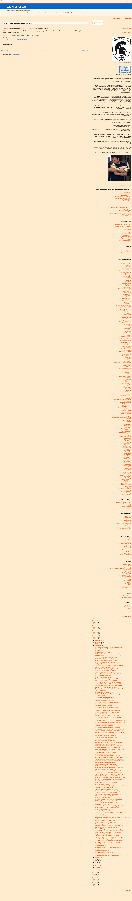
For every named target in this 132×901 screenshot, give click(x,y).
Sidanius (128, 250)
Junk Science (127, 382)
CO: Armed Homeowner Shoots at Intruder (106, 737)
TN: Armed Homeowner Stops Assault (105, 740)
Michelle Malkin (126, 405)
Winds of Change (126, 491)
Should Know (127, 458)
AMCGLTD (128, 266)
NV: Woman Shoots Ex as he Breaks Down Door (108, 654)
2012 (94, 872)
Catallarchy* (127, 295)
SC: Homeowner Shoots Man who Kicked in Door (108, 794)
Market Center (127, 401)
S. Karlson (128, 526)
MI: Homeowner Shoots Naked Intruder (105, 809)
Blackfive (128, 280)
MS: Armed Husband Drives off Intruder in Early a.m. (109, 791)
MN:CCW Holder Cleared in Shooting (105, 675)
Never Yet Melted (126, 414)
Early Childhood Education (123, 502)
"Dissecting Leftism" (125, 194)
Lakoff (129, 247)
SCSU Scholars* (126, 454)
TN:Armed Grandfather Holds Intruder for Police (107, 807)
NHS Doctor (127, 579)
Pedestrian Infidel (126, 428)
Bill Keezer (128, 279)
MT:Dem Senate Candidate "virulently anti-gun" (107, 780)
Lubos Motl (128, 393)
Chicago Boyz (127, 519)
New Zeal (128, 416)
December (98, 640)
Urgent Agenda (127, 476)
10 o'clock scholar (126, 264)
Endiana (128, 335)
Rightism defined (126, 229)
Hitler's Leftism (127, 365)
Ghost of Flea (127, 350)
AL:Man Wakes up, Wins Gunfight (104, 795)
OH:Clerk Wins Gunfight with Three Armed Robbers (108, 685)
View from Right (126, 479)
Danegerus (128, 316)
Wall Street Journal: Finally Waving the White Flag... (109, 742)
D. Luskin (128, 527)
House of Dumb (126, 572)
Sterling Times (127, 586)
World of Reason (126, 494)
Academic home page (125, 210)
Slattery (129, 550)
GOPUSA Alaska (126, 354)
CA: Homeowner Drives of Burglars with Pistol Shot (108, 772)
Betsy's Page (127, 277)
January (97, 869)
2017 (94, 633)
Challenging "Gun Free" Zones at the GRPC (106, 657)
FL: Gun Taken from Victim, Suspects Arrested (107, 704)
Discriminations (126, 323)
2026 (94, 618)
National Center (126, 410)
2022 (94, 625)
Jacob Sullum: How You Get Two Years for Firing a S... (109, 830)
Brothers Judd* (127, 290)
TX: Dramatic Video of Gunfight (103, 734)
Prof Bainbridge (126, 431)
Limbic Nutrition (126, 575)
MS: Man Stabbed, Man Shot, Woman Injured (107, 715)
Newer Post (4, 50)
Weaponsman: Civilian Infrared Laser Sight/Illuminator (109, 806)
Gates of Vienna (126, 346)
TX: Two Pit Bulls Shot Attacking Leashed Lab (107, 669)
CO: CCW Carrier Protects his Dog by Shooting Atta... (109, 682)
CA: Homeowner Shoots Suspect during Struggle (108, 717)
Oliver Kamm (127, 580)
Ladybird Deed (127, 387)
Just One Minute (126, 383)
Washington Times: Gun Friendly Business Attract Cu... (109, 847)
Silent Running (127, 461)
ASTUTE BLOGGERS (125, 272)
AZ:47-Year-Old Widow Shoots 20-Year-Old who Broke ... (110, 832)
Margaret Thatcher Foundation (122, 399)
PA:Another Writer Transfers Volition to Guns (106, 744)
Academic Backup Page (124, 211)
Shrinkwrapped (127, 460)
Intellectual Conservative (124, 375)
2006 (94, 882)
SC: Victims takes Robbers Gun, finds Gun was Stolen (109, 767)
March (96, 865)
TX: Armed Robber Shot (101, 695)
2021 (94, 627)
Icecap (129, 371)
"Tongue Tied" (127, 192)
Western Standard (126, 484)
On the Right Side (126, 420)
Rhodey (129, 442)
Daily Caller (127, 314)
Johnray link (127, 209)
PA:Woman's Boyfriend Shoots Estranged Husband (108, 647)
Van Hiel (128, 249)
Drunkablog (127, 328)
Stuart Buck (128, 468)
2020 (94, 628)
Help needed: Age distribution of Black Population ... (109, 802)
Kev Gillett (128, 545)
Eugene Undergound (125, 338)
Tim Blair (128, 552)
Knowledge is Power (125, 386)
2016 (94, 635)
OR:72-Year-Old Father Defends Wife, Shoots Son (108, 724)
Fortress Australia (126, 543)
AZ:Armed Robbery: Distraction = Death (105, 752)
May (96, 862)
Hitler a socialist (126, 235)
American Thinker (126, 268)
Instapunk (128, 373)
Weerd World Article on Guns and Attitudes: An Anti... (109, 854)
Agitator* (128, 265)
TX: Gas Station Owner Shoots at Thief (105, 754)
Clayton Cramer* (126, 298)
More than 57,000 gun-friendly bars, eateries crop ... (108, 829)
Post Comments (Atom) (16, 54)
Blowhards (128, 284)
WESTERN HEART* (125, 553)
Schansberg (127, 453)
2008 (94, 879)
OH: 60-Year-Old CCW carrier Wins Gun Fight (107, 712)
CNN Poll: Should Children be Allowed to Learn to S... (109, 837)
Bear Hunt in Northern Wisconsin (103, 705)
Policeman (128, 582)
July (96, 859)
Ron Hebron (127, 450)
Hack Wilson (127, 360)
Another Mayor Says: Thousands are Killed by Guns (109, 745)
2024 (94, 622)
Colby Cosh (127, 302)
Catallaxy (128, 542)
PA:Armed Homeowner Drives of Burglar (105, 764)
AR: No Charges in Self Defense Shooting (106, 680)
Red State (128, 441)
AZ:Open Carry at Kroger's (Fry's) (104, 834)
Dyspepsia (128, 331)
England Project (126, 569)
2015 (94, 637)
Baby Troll (128, 273)
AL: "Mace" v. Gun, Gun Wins (102, 797)
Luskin (129, 394)
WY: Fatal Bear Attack (100, 719)
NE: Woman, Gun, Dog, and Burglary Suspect (107, 835)
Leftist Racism (127, 232)
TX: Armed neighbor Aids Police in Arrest (106, 824)
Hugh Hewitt (127, 366)
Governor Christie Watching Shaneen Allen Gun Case (109, 774)
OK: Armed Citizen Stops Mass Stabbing (105, 670)
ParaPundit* (127, 427)
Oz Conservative (126, 549)
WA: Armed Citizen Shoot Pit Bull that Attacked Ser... (109, 684)
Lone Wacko (127, 391)
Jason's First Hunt (99, 814)
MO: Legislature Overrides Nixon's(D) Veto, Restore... (109, 770)
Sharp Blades (127, 456)
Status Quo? (127, 239)
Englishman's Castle (125, 587)
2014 (94, 639)
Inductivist (128, 372)
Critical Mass (127, 312)
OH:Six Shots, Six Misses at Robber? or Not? (107, 707)
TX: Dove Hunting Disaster (102, 784)
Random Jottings (126, 439)
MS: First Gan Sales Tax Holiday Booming (106, 782)
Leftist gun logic (99, 849)
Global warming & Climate (124, 351)
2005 (94, 884)
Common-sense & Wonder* (123, 305)
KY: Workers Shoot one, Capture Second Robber (108, 679)
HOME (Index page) (125, 32)
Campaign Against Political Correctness (120, 568)
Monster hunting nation (124, 408)
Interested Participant (125, 376)
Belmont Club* (127, 276)
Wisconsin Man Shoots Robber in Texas (105, 687)
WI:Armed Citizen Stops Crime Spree (105, 820)
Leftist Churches (126, 231)
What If (129, 487)
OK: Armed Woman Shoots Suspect (104, 700)
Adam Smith (127, 516)
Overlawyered (127, 424)
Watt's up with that (126, 483)
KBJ (129, 384)
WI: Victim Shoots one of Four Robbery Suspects (108, 842)
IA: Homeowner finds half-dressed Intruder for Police (109, 825)
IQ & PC (128, 574)
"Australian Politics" (125, 195)
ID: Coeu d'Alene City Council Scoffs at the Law (107, 775)
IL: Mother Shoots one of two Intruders (105, 844)
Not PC (129, 419)
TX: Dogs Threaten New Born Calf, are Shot (106, 765)
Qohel (129, 435)
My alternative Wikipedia (124, 216)
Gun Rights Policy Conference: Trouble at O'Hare (108, 664)
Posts (95, 21)
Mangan (128, 398)
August (97, 857)
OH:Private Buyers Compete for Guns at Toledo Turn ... (109, 730)
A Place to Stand (126, 597)
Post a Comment (7, 48)
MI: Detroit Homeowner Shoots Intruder (105, 649)
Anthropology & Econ (125, 270)
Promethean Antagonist (124, 432)
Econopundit (127, 521)
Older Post (85, 50)
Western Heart (127, 201)
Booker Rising (127, 287)
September (98, 645)
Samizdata (128, 583)
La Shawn (128, 388)
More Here (6, 37)
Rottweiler (128, 451)
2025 (94, 620)
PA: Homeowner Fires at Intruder (103, 652)
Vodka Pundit (127, 482)
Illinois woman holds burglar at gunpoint (105, 697)
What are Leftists (126, 236)
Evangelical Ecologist (125, 339)
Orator (129, 421)
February (97, 867)
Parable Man (127, 425)
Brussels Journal (126, 291)
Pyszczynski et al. (126, 253)
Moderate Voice (126, 406)
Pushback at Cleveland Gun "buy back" (105, 804)
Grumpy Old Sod (126, 355)
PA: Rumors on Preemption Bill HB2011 (105, 692)
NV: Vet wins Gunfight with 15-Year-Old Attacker (107, 710)
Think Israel (127, 608)
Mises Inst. (128, 530)
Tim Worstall (127, 471)
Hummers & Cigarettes (124, 368)
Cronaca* (128, 313)
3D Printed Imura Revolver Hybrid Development (107, 747)
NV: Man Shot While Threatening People (106, 714)
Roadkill (128, 449)
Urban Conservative (125, 475)
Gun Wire (128, 358)
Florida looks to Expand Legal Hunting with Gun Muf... (109, 749)
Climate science (126, 301)
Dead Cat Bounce (126, 317)
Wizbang (128, 493)
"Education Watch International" (122, 196)
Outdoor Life (127, 423)
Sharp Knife (127, 457)
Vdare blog (128, 478)
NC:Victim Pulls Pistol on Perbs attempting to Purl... (108, 702)
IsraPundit (128, 605)
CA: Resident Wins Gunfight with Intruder (106, 792)
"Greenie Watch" (126, 199)
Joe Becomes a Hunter (101, 845)
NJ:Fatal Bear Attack (100, 690)
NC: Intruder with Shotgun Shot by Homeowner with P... (109, 785)
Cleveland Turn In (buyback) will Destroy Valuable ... (109, 812)
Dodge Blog (127, 324)
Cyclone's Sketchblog (125, 554)
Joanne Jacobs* (126, 506)
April (96, 864)
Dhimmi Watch (127, 320)
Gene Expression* (126, 349)
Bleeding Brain (127, 281)
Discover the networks (125, 321)
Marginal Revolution (125, 528)
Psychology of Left (126, 238)
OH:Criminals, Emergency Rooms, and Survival (107, 727)
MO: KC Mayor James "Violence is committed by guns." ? (110, 760)
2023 (94, 623)
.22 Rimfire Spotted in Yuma (102, 816)
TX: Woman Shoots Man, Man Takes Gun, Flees (108, 755)
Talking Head (127, 469)
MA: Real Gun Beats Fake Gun (103, 739)
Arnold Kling (127, 517)
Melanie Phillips (126, 578)
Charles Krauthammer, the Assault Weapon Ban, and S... (110, 759)
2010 (94, 875)
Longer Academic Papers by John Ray (120, 207)
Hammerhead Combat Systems (122, 362)
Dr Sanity (128, 327)
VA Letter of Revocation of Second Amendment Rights (109, 732)
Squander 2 (127, 464)
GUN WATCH (16, 6)
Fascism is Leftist (126, 233)
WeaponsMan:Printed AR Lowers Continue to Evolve (109, 757)
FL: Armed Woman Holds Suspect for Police (106, 660)
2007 (94, 880)
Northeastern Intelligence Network (121, 417)
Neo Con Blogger (126, 413)
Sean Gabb (128, 585)
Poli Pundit (128, 430)
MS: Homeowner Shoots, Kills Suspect (105, 852)
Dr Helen (128, 325)
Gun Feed (128, 357)
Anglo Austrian (127, 564)
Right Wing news (126, 447)
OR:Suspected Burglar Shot (102, 699)
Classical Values (126, 297)
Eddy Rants (127, 332)
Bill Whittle (128, 486)
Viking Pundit (127, 480)
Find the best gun (126, 342)
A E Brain (128, 539)
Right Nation (127, 445)
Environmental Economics (124, 523)
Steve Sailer (127, 465)
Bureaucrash (127, 292)
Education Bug (127, 504)
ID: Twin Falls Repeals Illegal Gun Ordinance (107, 855)
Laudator (128, 390)
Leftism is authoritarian (125, 240)
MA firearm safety (126, 397)
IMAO (129, 369)
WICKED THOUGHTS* (124, 489)
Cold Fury (128, 303)
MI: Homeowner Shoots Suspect (103, 677)
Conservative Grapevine (124, 306)
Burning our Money (125, 567)
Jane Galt (128, 524)
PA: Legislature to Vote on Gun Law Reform (106, 750)
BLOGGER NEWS (126, 283)
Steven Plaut (127, 606)
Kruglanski (128, 251)
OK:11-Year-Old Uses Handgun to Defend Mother (108, 672)
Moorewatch (127, 409)
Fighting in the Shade (125, 340)
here (124, 141)
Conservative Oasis (125, 307)
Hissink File (127, 546)
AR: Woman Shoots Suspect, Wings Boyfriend (107, 662)
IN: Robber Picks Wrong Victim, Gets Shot (106, 787)
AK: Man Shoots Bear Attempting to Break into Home (109, 674)
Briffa (129, 565)
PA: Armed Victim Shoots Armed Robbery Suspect (108, 799)
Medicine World (126, 403)
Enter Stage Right (126, 336)
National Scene (126, 412)
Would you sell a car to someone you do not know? (108, 655)
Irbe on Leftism (127, 242)
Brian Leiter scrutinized (124, 288)
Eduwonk (128, 505)
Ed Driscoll (128, 329)
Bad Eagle (128, 275)
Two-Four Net (127, 473)
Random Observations (125, 436)
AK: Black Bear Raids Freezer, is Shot (105, 659)
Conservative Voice (125, 309)
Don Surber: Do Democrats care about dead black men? (110, 722)
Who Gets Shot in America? (102, 850)
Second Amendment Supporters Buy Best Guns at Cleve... (110, 777)
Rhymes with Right (126, 443)
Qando (129, 434)
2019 (94, 630)
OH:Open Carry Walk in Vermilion (104, 725)
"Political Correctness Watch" (123, 198)
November (98, 642)
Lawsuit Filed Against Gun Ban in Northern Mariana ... (109, 811)
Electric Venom (127, 334)
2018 (94, 632)
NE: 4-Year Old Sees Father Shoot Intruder (106, 789)
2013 (94, 870)
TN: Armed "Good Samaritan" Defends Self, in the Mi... (109, 689)
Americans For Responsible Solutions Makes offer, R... (109, 779)
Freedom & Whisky (125, 595)
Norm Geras (127, 571)
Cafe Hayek (127, 520)
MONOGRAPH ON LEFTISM (123, 224)
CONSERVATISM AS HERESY (122, 227)
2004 (94, 885)
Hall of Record (127, 361)
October (97, 644)
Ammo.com (128, 269)
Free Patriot (127, 345)
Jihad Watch (127, 377)
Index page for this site (125, 185)
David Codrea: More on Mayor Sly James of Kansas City (110, 720)
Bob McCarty (127, 286)
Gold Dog (128, 353)
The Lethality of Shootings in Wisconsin (105, 762)
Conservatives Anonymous (123, 310)
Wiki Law (128, 490)
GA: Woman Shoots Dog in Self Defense (105, 769)
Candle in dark (127, 294)
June (96, 860)
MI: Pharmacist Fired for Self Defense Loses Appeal (108, 694)
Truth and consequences (124, 472)
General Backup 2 (126, 214)
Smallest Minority (126, 462)
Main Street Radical (125, 395)
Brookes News (127, 541)
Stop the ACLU (127, 467)
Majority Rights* (126, 576)
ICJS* (129, 547)
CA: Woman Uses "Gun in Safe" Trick (105, 667)
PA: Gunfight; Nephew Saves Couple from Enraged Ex (109, 729)
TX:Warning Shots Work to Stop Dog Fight (106, 800)
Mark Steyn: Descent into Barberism (104, 709)
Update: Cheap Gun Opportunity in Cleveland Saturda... (110, 839)
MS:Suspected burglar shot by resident (105, 735)
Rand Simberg (127, 438)
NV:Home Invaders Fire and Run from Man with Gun (109, 665)
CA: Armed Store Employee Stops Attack (105, 822)
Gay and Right (127, 347)
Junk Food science (126, 380)
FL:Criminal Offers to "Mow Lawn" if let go (106, 827)
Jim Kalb (128, 379)
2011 (94, 874)
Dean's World (127, 318)
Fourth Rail (128, 343)
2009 (94, 877)
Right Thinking (127, 446)
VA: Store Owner (99, 650)
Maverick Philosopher (125, 402)
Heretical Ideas (127, 364)
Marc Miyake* (127, 508)
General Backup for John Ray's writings (120, 213)
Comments (96, 23)
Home (44, 50)
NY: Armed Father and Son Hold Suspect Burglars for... (109, 840)
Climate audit (127, 299)
